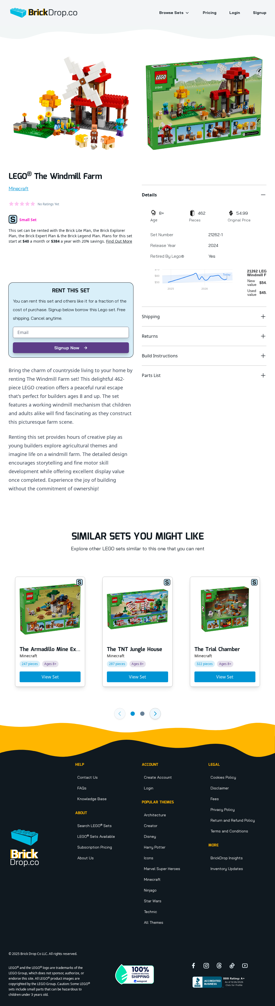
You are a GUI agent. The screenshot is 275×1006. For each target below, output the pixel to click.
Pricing (209, 12)
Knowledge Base (92, 798)
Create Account (158, 777)
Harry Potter (154, 847)
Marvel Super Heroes (162, 868)
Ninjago (150, 890)
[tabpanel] (71, 103)
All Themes (153, 922)
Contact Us (87, 777)
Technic (150, 911)
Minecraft (18, 188)
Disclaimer (220, 788)
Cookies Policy (223, 777)
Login (234, 12)
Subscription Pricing (94, 847)
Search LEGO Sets (94, 825)
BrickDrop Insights (227, 858)
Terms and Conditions (229, 831)
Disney (150, 836)
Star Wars (152, 901)
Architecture (155, 815)
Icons (148, 858)
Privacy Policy (223, 809)
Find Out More (119, 241)
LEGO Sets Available (96, 836)
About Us (85, 858)
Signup (259, 12)
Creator (150, 825)
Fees (215, 798)
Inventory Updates (227, 868)
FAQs (81, 788)
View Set (50, 677)
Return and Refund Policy (233, 820)
